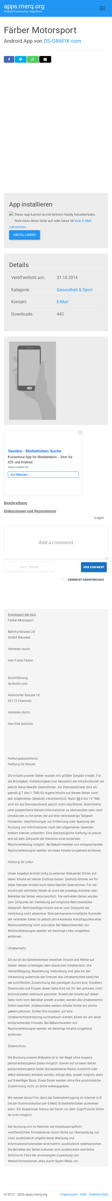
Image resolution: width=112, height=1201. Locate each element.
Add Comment (93, 567)
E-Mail (63, 301)
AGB (83, 1194)
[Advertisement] (56, 125)
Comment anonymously (86, 579)
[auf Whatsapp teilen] (32, 59)
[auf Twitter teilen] (20, 59)
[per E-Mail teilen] (45, 59)
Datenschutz (98, 1194)
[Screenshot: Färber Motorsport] (32, 381)
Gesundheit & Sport (75, 289)
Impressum (69, 1194)
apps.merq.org (24, 8)
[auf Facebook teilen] (9, 59)
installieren (24, 235)
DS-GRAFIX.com (62, 41)
